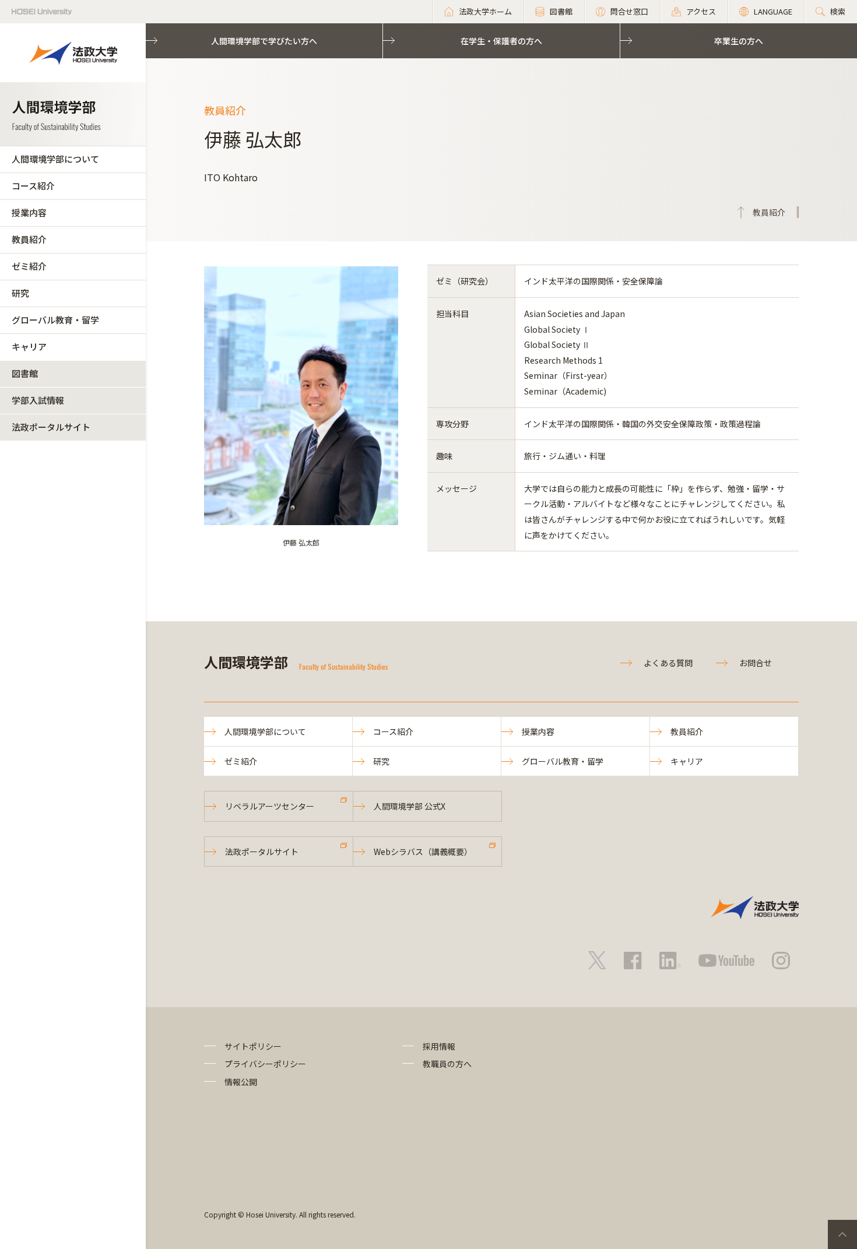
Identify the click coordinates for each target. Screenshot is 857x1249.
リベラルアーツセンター (269, 806)
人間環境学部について (55, 159)
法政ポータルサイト (51, 427)
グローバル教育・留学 (55, 320)
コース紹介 (33, 186)
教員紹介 (29, 239)
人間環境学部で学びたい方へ (264, 41)
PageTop (842, 1234)
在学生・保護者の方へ (501, 41)
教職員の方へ (447, 1063)
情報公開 (240, 1082)
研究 (20, 293)
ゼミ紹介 (29, 266)
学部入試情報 (38, 400)
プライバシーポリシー (265, 1063)
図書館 (25, 373)
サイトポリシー (253, 1046)
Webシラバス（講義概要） (423, 851)
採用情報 (439, 1046)
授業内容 (29, 212)
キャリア (29, 346)
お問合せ (755, 663)
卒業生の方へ (738, 41)
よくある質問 (668, 663)
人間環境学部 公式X (409, 806)
